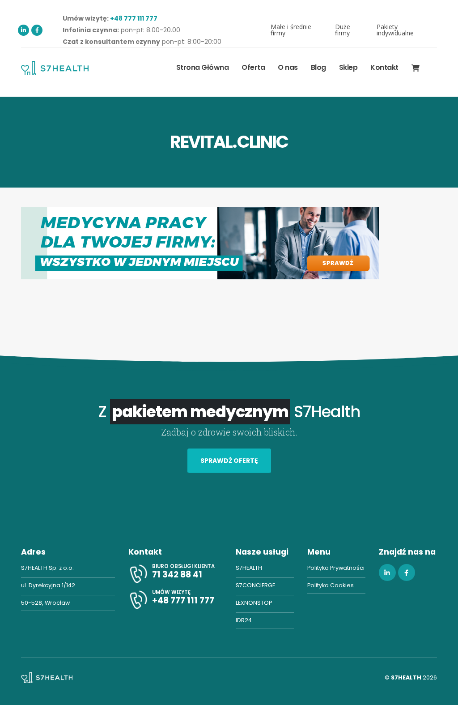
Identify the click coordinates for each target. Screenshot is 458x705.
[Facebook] (36, 30)
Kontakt (384, 67)
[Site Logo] (55, 67)
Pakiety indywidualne (395, 29)
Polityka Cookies (330, 585)
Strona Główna (202, 67)
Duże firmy (342, 29)
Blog (318, 67)
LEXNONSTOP (254, 603)
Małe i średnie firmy (291, 29)
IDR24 (244, 620)
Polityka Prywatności (336, 568)
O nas (288, 67)
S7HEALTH (249, 568)
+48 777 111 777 (133, 18)
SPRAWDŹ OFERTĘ (229, 460)
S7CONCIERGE (255, 585)
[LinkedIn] (23, 30)
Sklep (348, 67)
